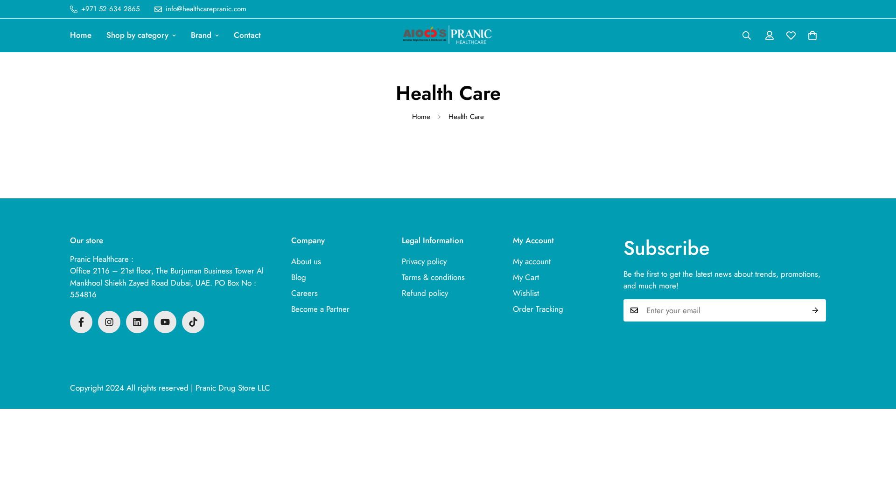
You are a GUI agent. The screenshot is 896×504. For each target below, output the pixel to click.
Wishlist (526, 293)
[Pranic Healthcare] (448, 35)
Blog (298, 277)
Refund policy (425, 293)
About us (306, 261)
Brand (201, 35)
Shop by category (137, 35)
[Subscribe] (815, 310)
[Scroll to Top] (878, 453)
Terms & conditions (433, 277)
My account (532, 261)
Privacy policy (424, 261)
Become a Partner (320, 309)
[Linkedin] (137, 322)
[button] (812, 35)
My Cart (526, 277)
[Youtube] (165, 322)
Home (80, 35)
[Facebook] (81, 322)
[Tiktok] (193, 322)
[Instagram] (109, 322)
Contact (247, 35)
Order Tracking (538, 309)
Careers (304, 293)
